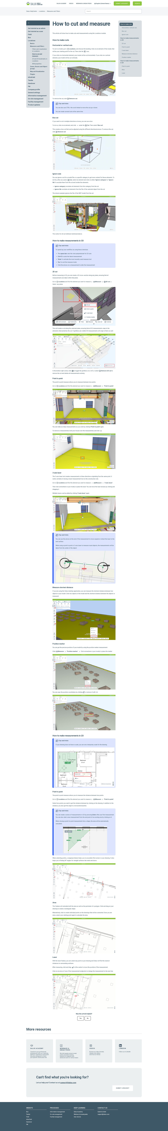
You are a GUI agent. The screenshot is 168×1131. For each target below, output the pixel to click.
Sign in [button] (137, 3)
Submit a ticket (102, 1111)
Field (30, 34)
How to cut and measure (37, 55)
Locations (42, 11)
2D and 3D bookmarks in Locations (39, 60)
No (88, 1018)
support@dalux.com (68, 1083)
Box (29, 37)
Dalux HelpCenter (31, 11)
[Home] (34, 3)
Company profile (34, 89)
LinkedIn (122, 1048)
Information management (37, 96)
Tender (30, 80)
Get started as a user (35, 31)
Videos (71, 3)
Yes (81, 1018)
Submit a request (122, 3)
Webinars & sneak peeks (84, 3)
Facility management (35, 102)
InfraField (31, 77)
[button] (38, 22)
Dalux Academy (61, 3)
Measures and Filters (53, 11)
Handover (31, 83)
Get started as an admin (36, 28)
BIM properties (36, 64)
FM (29, 86)
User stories (77, 1117)
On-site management (35, 99)
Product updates (34, 105)
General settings (34, 92)
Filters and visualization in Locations (39, 50)
